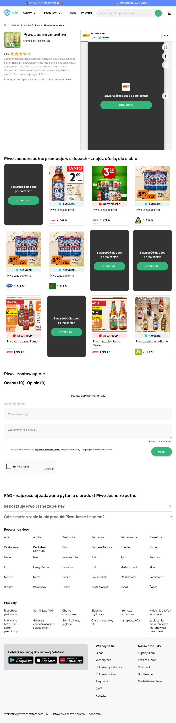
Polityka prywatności (109, 667)
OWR (99, 688)
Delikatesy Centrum (40, 549)
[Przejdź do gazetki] (165, 47)
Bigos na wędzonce (97, 612)
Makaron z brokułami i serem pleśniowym (11, 626)
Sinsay (8, 587)
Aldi (6, 537)
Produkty (16, 25)
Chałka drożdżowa (69, 612)
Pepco (66, 577)
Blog (72, 13)
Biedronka (68, 537)
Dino (65, 547)
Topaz (124, 587)
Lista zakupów (147, 660)
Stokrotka (39, 587)
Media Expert (128, 567)
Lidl (93, 567)
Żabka (153, 587)
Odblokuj (126, 105)
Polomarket (98, 577)
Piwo (37, 25)
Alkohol (27, 25)
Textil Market (99, 587)
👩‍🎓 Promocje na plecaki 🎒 (44, 3)
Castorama (11, 547)
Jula (94, 557)
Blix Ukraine (145, 674)
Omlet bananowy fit (102, 622)
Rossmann (156, 577)
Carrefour (156, 537)
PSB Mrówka (128, 577)
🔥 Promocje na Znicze (132, 3)
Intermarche (70, 557)
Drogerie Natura (101, 547)
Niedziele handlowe (150, 681)
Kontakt (86, 13)
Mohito (8, 577)
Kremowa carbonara (127, 612)
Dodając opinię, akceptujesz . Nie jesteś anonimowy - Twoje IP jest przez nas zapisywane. (61, 449)
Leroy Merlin (41, 567)
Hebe (7, 557)
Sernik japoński (43, 610)
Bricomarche (128, 537)
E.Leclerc (126, 547)
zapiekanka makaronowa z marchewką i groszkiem (159, 626)
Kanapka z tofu (130, 620)
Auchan (38, 537)
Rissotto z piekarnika (11, 612)
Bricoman (97, 537)
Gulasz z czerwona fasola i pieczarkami (43, 624)
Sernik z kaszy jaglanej (71, 622)
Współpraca (103, 660)
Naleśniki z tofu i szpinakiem (160, 612)
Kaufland (155, 557)
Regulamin (102, 681)
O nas (99, 653)
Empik (153, 547)
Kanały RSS (96, 714)
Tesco (66, 587)
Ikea (35, 557)
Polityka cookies (106, 674)
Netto (36, 577)
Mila (152, 567)
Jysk (123, 557)
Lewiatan (68, 567)
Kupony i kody (146, 653)
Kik (6, 567)
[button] (88, 506)
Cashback (144, 667)
